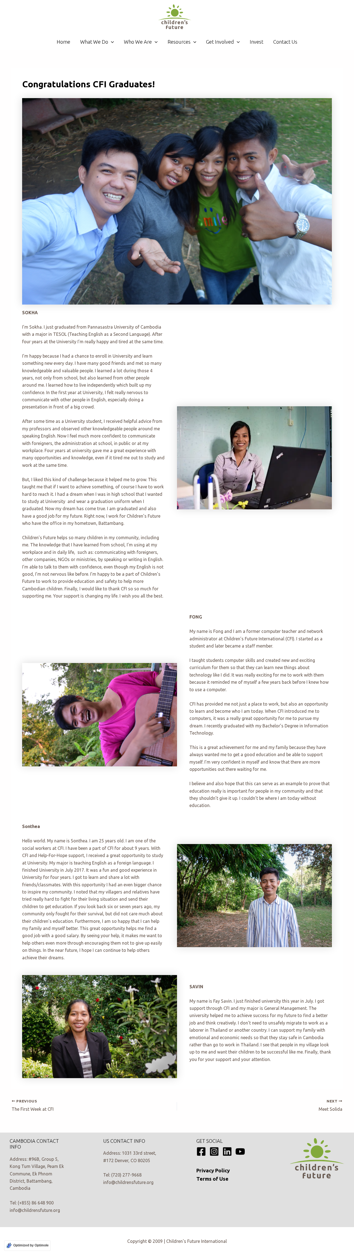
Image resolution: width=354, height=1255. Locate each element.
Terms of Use (212, 1179)
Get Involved (220, 41)
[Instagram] (214, 1151)
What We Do (94, 41)
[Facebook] (201, 1151)
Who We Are (138, 41)
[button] (111, 41)
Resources (179, 41)
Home (63, 41)
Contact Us (285, 41)
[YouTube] (240, 1151)
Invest (256, 41)
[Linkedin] (227, 1151)
